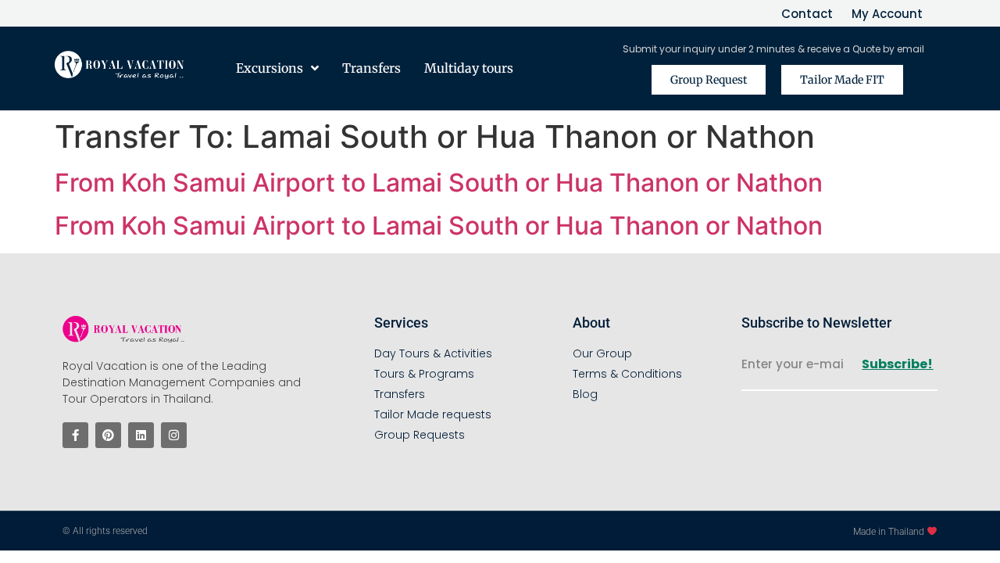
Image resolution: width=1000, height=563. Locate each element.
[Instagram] (174, 435)
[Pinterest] (108, 435)
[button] (857, 80)
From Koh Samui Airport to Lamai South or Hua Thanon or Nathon (439, 182)
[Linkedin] (141, 435)
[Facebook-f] (75, 435)
